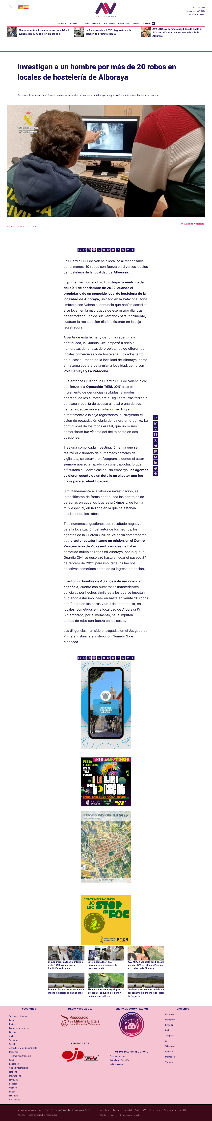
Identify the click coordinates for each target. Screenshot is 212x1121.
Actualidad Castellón (119, 1060)
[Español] (26, 6)
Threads (169, 1062)
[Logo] (105, 10)
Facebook (170, 1014)
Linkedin (169, 1025)
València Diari (116, 1064)
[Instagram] (89, 250)
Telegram (169, 1035)
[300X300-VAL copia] (106, 920)
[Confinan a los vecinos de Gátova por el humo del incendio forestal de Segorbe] (146, 980)
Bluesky (169, 1051)
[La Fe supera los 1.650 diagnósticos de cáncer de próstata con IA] (79, 32)
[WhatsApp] (162, 1046)
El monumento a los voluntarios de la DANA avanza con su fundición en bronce (65, 965)
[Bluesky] (113, 250)
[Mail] (162, 1030)
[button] (10, 7)
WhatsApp (170, 1046)
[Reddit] (123, 250)
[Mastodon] (108, 250)
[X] (99, 250)
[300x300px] (106, 805)
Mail (167, 1030)
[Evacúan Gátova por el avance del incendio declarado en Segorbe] (66, 980)
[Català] (20, 6)
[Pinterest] (128, 250)
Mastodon (170, 1057)
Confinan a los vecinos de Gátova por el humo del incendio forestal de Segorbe (146, 992)
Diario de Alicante (118, 1056)
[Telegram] (104, 250)
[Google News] (80, 250)
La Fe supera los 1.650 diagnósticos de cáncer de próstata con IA (102, 965)
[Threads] (162, 1062)
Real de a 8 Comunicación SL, (77, 1110)
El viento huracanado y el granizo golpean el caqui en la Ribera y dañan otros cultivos (106, 992)
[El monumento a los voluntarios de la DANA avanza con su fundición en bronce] (12, 32)
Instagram (170, 1020)
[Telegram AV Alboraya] (106, 751)
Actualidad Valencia (192, 223)
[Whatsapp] (84, 250)
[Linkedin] (118, 250)
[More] (132, 250)
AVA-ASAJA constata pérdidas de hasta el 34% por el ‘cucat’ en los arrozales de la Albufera (177, 32)
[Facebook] (94, 250)
